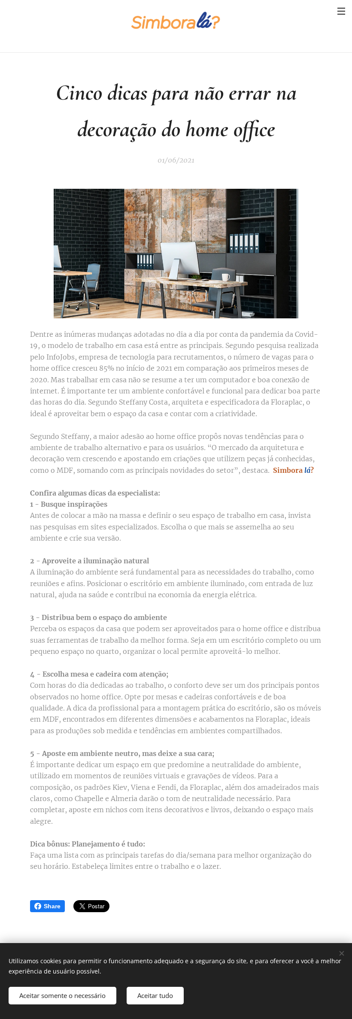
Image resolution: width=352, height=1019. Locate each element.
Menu (341, 10)
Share (52, 906)
